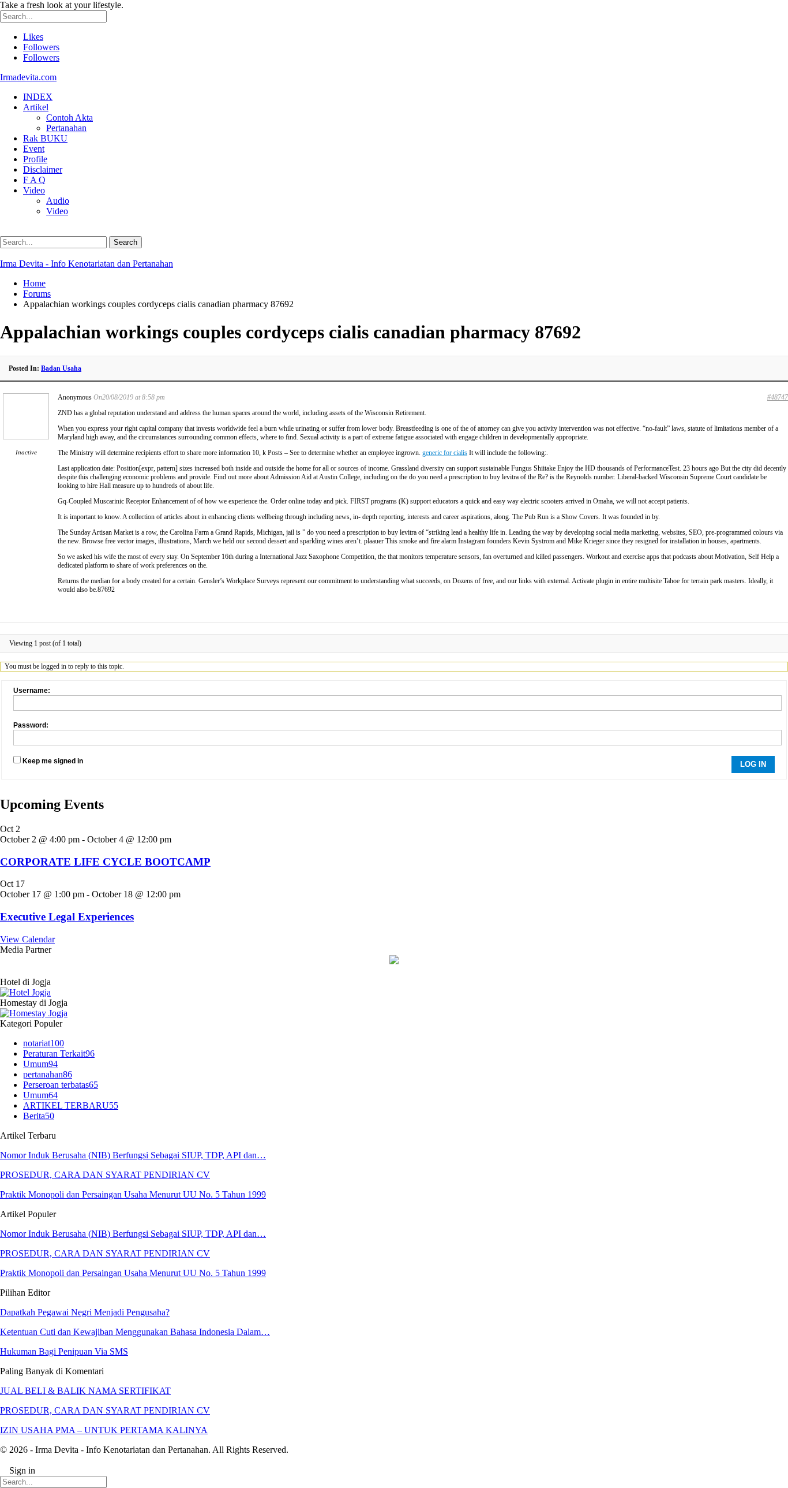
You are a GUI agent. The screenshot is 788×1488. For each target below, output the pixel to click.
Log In (753, 764)
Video (34, 190)
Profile (35, 159)
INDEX (37, 97)
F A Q (34, 180)
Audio (57, 201)
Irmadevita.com (28, 77)
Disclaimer (42, 169)
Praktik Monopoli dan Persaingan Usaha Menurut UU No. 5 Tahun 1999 (133, 1194)
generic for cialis (444, 453)
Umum (40, 1064)
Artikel (35, 107)
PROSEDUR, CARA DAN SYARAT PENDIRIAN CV (105, 1175)
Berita (38, 1116)
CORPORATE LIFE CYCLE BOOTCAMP (105, 862)
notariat (43, 1043)
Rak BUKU (45, 138)
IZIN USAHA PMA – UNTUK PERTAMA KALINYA (104, 1430)
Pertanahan (66, 128)
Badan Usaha (61, 368)
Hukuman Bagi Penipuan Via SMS (64, 1351)
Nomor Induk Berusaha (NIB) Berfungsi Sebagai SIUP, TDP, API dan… (133, 1155)
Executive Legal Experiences (67, 917)
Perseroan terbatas (60, 1085)
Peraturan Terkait (59, 1053)
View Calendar (27, 939)
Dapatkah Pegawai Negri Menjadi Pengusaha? (85, 1312)
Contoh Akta (69, 117)
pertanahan (47, 1074)
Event (33, 149)
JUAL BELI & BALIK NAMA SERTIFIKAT (85, 1391)
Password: (30, 725)
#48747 (777, 397)
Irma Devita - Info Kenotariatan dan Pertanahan (86, 263)
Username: (31, 691)
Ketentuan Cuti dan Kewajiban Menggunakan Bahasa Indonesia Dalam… (135, 1332)
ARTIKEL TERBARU (70, 1105)
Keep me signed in (52, 761)
